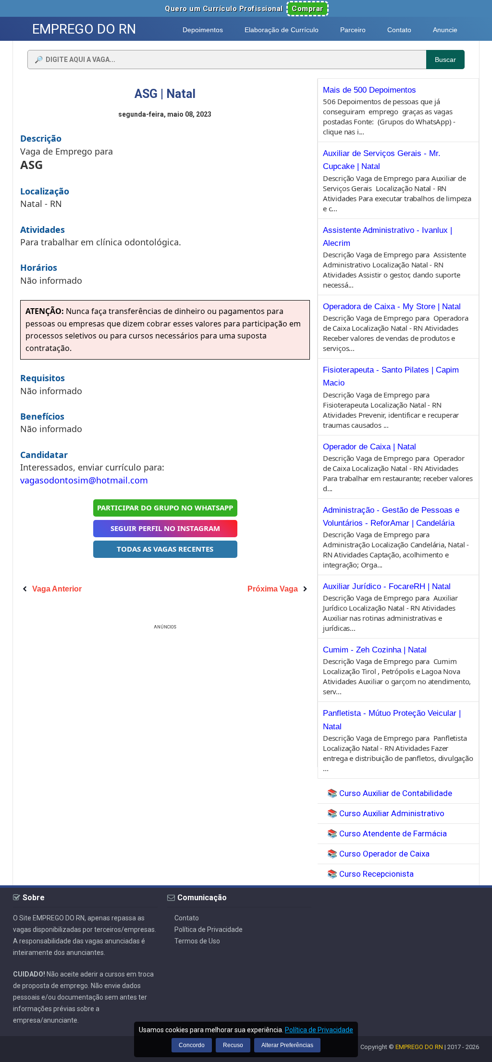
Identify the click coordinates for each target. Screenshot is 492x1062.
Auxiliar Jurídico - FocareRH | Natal (387, 586)
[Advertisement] (165, 699)
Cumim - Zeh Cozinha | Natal (375, 649)
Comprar (307, 8)
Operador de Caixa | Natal (369, 446)
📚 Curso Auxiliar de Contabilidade (389, 793)
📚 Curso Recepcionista (370, 874)
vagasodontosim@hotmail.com (84, 480)
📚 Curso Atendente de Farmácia (387, 833)
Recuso (233, 1045)
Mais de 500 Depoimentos (369, 90)
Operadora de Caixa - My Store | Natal (392, 306)
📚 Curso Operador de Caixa (378, 853)
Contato (186, 918)
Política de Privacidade (208, 929)
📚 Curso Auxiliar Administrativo (385, 813)
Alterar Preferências (287, 1045)
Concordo (192, 1045)
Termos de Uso (197, 941)
